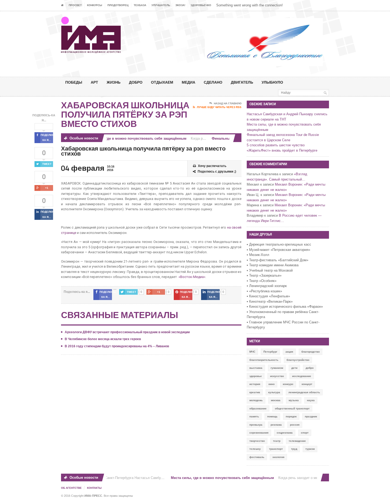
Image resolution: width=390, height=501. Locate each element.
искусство (277, 376)
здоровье (255, 376)
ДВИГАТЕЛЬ (242, 82)
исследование (301, 376)
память (254, 416)
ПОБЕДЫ (73, 82)
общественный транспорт (292, 408)
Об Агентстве (71, 487)
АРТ (94, 82)
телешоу (255, 448)
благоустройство (298, 359)
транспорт (276, 448)
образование (258, 408)
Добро (135, 82)
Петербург (270, 351)
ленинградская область (304, 392)
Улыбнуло (272, 82)
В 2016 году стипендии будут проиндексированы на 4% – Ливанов (117, 346)
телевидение (297, 440)
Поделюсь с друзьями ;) (217, 171)
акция (289, 351)
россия (295, 424)
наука (311, 400)
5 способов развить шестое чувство (276, 145)
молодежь (256, 400)
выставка (255, 367)
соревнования (258, 432)
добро (310, 367)
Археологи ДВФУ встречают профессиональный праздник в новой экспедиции (127, 332)
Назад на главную (227, 103)
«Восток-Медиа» (192, 277)
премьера (255, 424)
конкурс (288, 384)
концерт (307, 384)
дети (294, 367)
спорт (305, 432)
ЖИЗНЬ (113, 82)
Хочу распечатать (212, 166)
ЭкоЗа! (180, 5)
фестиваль (256, 457)
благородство (310, 351)
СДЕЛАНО (213, 82)
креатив (254, 392)
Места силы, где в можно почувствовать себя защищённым (131, 138)
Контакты (94, 487)
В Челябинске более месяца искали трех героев (103, 339)
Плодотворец (117, 5)
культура (274, 392)
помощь (272, 416)
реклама (276, 424)
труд (294, 448)
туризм (310, 448)
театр (276, 440)
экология (278, 457)
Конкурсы (94, 5)
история (254, 384)
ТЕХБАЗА (140, 5)
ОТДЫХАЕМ (162, 82)
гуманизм (277, 367)
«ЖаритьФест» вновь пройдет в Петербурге (282, 150)
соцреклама (285, 432)
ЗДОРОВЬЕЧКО (200, 5)
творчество (257, 440)
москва (275, 400)
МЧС (252, 351)
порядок (291, 416)
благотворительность (263, 359)
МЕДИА (188, 82)
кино (271, 384)
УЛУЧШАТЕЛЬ (160, 5)
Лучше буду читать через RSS (219, 107)
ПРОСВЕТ (75, 5)
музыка (294, 400)
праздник (311, 416)
